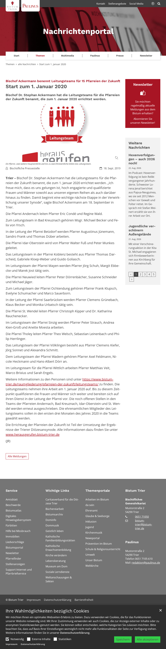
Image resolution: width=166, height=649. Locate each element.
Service (12, 491)
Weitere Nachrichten (139, 145)
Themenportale (97, 491)
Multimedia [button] (67, 55)
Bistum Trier (135, 491)
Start (16, 55)
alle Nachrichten (27, 64)
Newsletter (146, 55)
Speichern (123, 639)
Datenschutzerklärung (74, 633)
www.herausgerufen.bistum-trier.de (32, 434)
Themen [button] (40, 55)
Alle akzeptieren (147, 639)
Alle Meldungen (17, 456)
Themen (10, 64)
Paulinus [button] (95, 55)
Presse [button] (120, 55)
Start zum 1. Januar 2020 (52, 64)
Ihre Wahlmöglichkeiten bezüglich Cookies (47, 611)
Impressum (12, 644)
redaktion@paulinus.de (146, 562)
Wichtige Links (57, 491)
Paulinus (132, 542)
